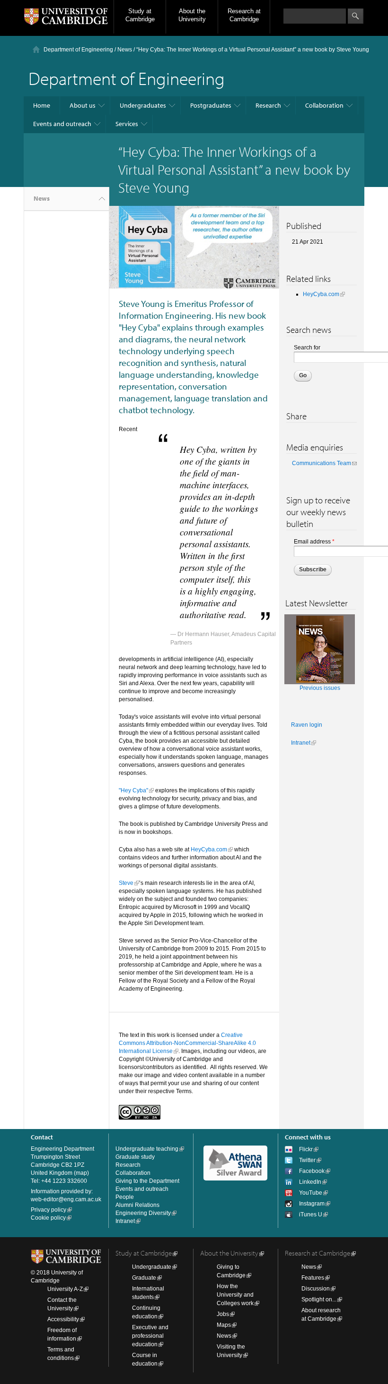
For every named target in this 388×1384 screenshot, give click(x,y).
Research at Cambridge (244, 15)
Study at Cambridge (140, 15)
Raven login (306, 725)
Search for (307, 347)
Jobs (223, 1314)
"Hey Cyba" (133, 790)
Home (41, 105)
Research (268, 105)
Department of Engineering (78, 49)
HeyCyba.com (209, 849)
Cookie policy (48, 1217)
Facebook (312, 1171)
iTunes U (310, 1214)
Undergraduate (151, 1267)
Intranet (300, 742)
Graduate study (135, 1157)
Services (126, 123)
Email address (314, 541)
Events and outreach (62, 123)
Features (312, 1277)
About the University (192, 15)
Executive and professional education (150, 1336)
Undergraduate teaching (146, 1149)
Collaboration (324, 105)
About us (83, 105)
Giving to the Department (147, 1181)
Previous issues (320, 688)
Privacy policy (48, 1209)
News (124, 49)
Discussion (315, 1288)
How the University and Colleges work (235, 1295)
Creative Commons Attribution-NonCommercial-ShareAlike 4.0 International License (187, 1043)
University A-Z (65, 1289)
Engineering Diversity (143, 1213)
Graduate (144, 1277)
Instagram (312, 1203)
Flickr (306, 1149)
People (124, 1197)
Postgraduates (210, 105)
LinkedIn (310, 1182)
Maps (224, 1325)
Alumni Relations (137, 1205)
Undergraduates (143, 105)
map (81, 1173)
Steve (126, 883)
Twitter (307, 1160)
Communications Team (321, 463)
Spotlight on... (318, 1299)
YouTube (310, 1192)
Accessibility (63, 1319)
